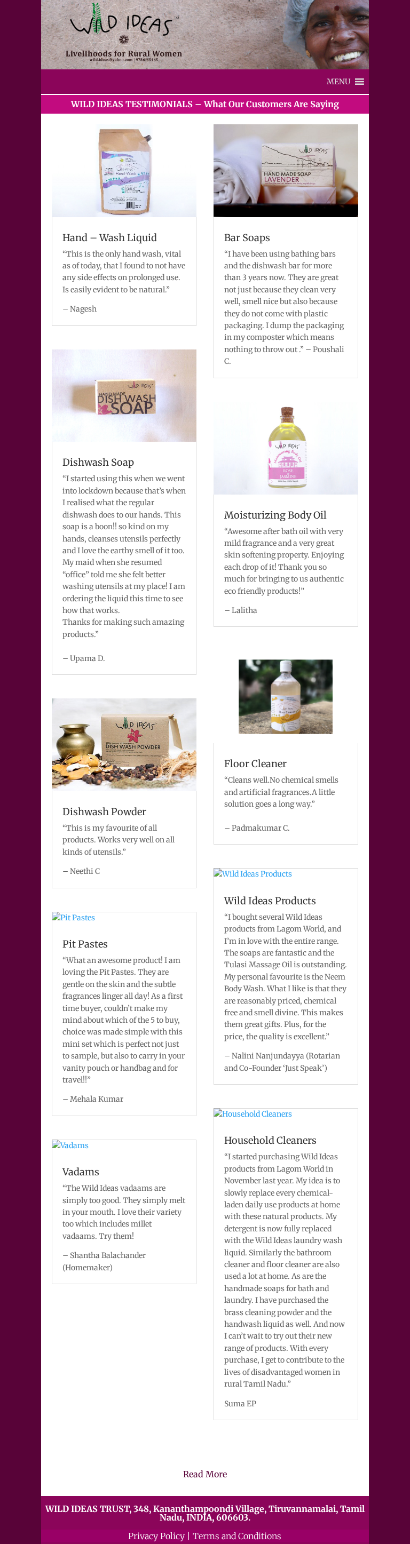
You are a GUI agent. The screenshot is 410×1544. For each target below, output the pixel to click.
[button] (338, 81)
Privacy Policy (156, 1536)
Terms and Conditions (237, 1536)
